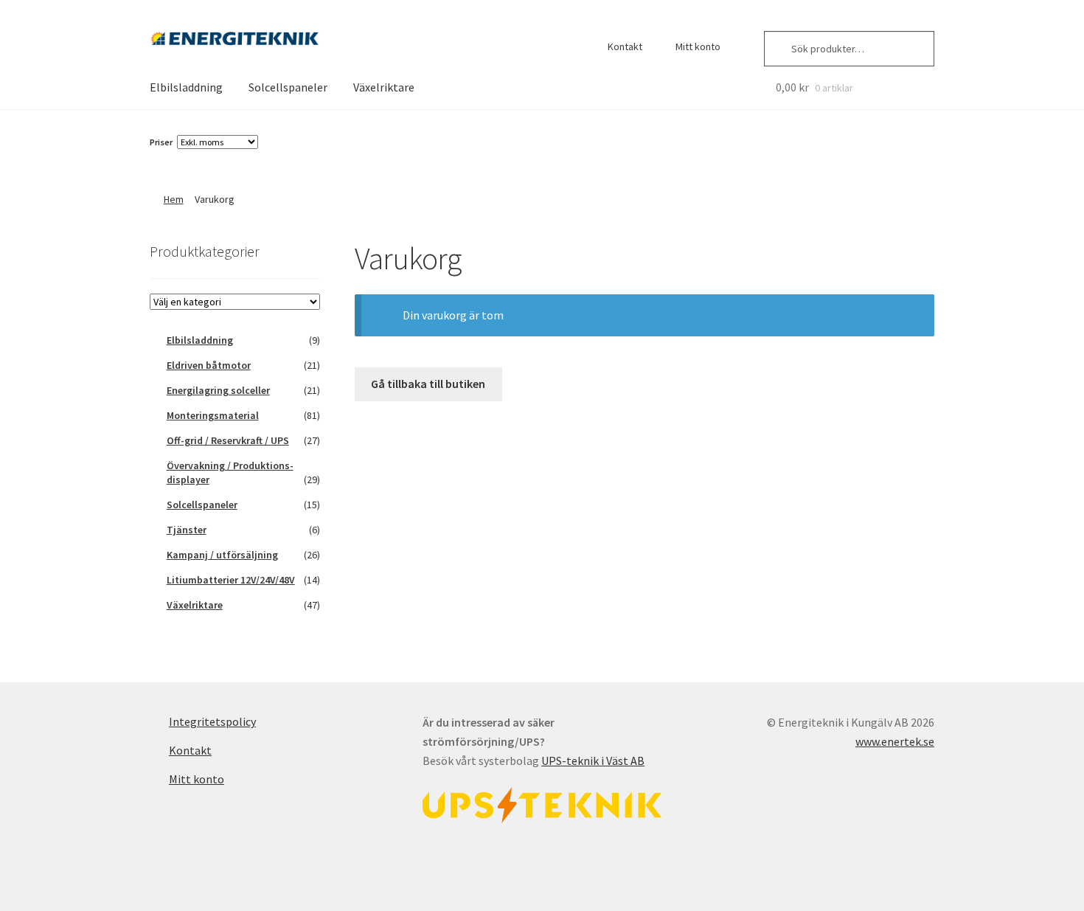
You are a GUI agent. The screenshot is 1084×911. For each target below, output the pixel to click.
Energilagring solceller (218, 390)
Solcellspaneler (288, 87)
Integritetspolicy (212, 721)
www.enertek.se (894, 741)
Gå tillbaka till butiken (428, 383)
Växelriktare (383, 87)
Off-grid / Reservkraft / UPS (228, 440)
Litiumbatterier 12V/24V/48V (231, 579)
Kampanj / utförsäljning (222, 554)
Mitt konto (697, 46)
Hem (174, 199)
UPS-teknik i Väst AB (593, 760)
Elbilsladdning (186, 87)
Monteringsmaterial (213, 415)
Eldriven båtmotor (209, 365)
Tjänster (186, 529)
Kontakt (625, 46)
